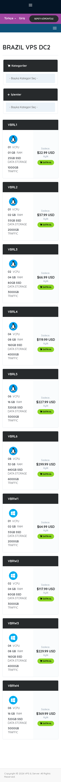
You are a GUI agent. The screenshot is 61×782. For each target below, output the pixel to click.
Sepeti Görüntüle (44, 18)
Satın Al (47, 162)
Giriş (22, 18)
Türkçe (9, 18)
